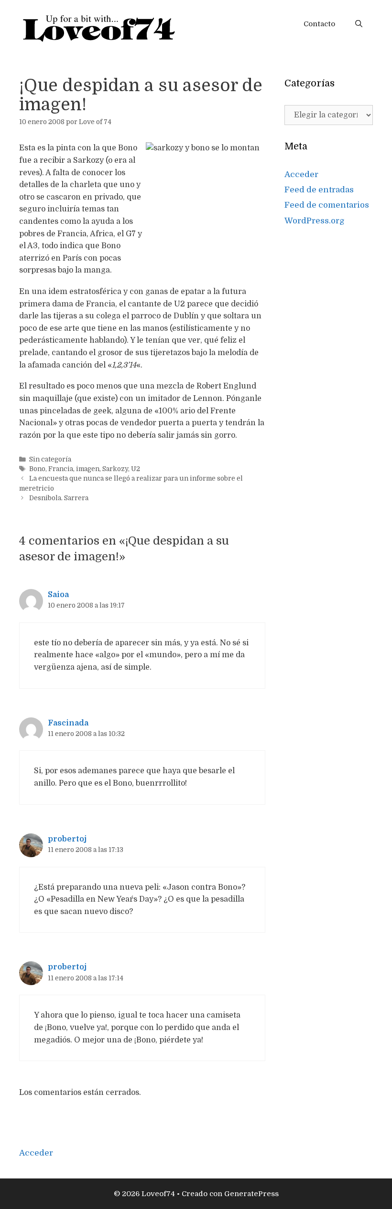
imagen (87, 469)
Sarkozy (115, 469)
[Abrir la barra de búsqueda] (359, 24)
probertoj (67, 839)
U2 (135, 469)
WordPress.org (314, 220)
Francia (60, 469)
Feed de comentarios (326, 205)
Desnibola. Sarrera (58, 498)
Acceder (301, 174)
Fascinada (68, 723)
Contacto (319, 24)
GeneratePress (251, 1193)
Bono (37, 469)
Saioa (58, 594)
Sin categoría (50, 459)
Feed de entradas (319, 189)
